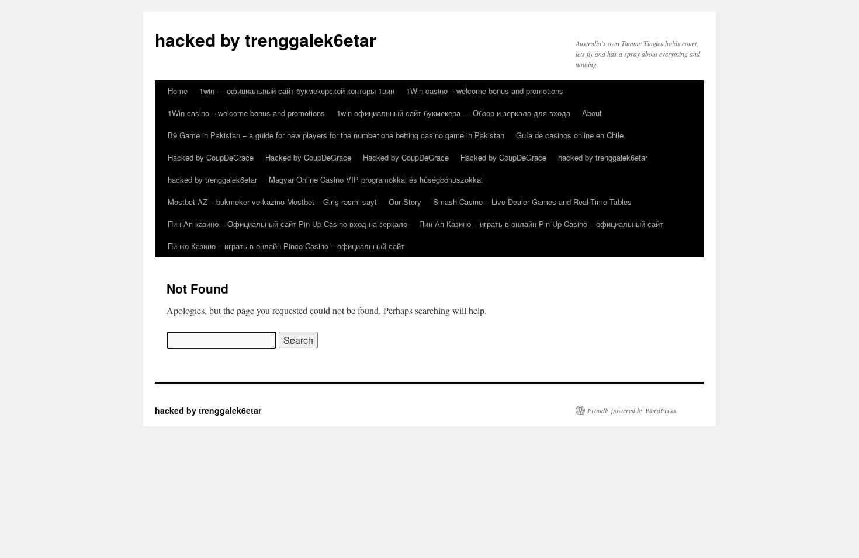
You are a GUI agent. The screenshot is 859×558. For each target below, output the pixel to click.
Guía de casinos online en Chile (570, 135)
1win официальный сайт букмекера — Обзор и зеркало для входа (453, 112)
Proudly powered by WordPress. (632, 410)
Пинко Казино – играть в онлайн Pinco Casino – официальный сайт (286, 246)
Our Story (405, 201)
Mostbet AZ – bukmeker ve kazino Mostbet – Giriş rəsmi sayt (272, 201)
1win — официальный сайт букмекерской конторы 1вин (296, 90)
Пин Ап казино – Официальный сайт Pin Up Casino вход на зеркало (287, 223)
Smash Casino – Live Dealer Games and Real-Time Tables (532, 201)
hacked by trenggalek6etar (265, 39)
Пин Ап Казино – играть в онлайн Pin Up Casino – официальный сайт (541, 223)
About (592, 112)
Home (178, 90)
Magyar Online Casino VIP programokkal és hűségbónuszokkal (376, 179)
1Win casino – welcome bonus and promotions (484, 90)
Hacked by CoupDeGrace (211, 157)
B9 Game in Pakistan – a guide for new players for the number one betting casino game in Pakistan (336, 135)
